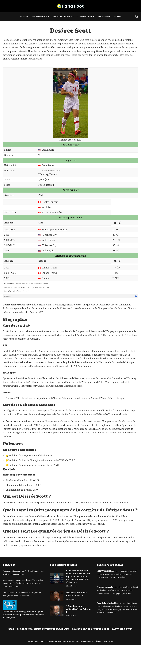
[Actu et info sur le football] (70, 6)
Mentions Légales (93, 641)
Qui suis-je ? (108, 641)
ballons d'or (22, 583)
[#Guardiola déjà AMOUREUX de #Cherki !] (56, 611)
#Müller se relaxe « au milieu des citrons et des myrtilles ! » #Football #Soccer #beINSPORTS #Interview (78, 576)
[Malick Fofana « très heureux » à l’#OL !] (56, 596)
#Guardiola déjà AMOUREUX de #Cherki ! (78, 609)
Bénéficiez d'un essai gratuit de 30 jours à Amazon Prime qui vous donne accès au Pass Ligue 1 (23, 614)
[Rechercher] (136, 16)
